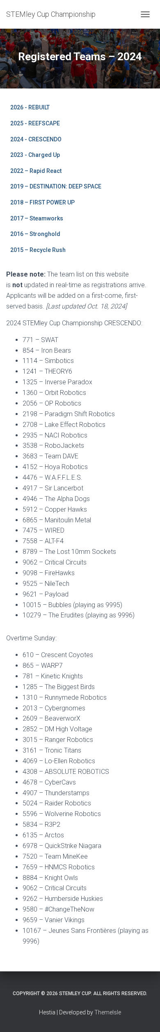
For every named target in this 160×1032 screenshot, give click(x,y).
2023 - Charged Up (35, 155)
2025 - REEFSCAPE (35, 123)
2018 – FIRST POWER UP (42, 202)
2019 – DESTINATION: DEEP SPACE (55, 186)
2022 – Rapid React (36, 171)
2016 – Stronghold (35, 234)
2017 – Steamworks (36, 218)
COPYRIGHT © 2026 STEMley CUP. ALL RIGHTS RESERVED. (80, 993)
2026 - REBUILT (30, 107)
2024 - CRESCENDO (36, 139)
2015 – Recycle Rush (38, 250)
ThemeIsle (107, 1012)
